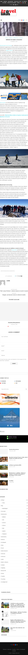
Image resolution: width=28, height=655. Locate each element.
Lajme (14, 559)
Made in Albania (14, 562)
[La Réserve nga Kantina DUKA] (4, 467)
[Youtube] (13, 4)
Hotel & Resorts (14, 550)
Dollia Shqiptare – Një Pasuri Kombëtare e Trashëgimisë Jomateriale (18, 613)
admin (8, 280)
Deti (15, 519)
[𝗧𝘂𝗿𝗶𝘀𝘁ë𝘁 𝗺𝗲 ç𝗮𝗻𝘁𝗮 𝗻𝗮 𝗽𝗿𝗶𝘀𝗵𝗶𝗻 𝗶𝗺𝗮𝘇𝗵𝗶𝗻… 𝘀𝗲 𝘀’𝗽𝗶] (5, 605)
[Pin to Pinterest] (20, 276)
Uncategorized (14, 582)
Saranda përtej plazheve (14, 322)
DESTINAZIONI (10, 1)
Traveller (14, 576)
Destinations (14, 536)
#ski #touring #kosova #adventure (8, 270)
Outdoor (14, 565)
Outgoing (14, 567)
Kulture (15, 525)
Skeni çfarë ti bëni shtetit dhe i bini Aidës (17, 628)
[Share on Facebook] (17, 276)
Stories (14, 573)
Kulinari (15, 522)
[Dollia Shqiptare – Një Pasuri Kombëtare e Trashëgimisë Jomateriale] (5, 614)
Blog (14, 505)
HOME (1, 1)
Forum (14, 548)
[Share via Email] (21, 276)
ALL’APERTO (24, 1)
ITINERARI (5, 1)
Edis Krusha (2, 102)
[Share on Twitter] (18, 276)
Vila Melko (11, 480)
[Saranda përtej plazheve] (14, 311)
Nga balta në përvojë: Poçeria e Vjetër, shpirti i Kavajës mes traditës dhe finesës (18, 458)
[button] (1, 314)
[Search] (26, 20)
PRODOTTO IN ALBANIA (11, 2)
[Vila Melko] (4, 482)
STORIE (18, 2)
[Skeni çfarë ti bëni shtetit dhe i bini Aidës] (5, 629)
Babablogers (15, 508)
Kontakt (14, 651)
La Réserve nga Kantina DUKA (15, 465)
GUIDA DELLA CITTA (17, 1)
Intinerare (14, 556)
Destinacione (14, 514)
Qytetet (15, 531)
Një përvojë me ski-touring (6, 45)
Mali (15, 528)
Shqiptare (15, 533)
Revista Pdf (14, 570)
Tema (15, 502)
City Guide (14, 511)
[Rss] (17, 4)
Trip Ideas (14, 579)
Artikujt (14, 500)
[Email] (15, 4)
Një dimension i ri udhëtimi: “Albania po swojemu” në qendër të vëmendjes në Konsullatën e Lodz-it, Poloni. (17, 474)
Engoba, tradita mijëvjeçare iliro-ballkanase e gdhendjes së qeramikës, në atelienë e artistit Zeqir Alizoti (18, 621)
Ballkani (15, 517)
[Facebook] (10, 644)
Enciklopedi (14, 542)
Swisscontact (14, 249)
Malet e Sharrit (9, 50)
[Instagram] (20, 20)
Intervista (14, 553)
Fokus (14, 545)
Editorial (14, 539)
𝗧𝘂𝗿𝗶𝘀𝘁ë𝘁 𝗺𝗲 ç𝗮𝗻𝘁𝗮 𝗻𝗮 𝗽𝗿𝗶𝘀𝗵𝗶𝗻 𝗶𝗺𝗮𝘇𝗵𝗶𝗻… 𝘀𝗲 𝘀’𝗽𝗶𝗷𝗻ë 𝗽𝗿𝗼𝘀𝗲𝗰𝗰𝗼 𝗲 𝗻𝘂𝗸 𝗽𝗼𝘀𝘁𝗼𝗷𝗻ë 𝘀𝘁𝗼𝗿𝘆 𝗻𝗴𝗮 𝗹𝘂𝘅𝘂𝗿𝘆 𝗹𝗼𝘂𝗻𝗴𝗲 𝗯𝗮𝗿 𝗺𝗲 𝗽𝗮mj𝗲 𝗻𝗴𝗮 (17, 605)
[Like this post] (16, 276)
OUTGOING (4, 2)
